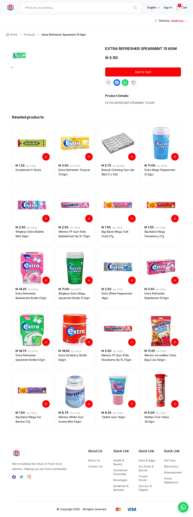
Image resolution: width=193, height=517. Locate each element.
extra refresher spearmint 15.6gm (64, 34)
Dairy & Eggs (147, 460)
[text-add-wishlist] (108, 82)
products (29, 34)
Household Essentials (120, 472)
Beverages (120, 480)
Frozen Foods (143, 478)
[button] (183, 507)
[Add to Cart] (46, 157)
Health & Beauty (118, 462)
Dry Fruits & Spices (146, 468)
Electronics (171, 466)
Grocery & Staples (145, 488)
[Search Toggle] (120, 17)
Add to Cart (143, 72)
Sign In (168, 7)
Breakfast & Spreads (121, 488)
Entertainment (173, 472)
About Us (94, 460)
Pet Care (169, 460)
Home (13, 34)
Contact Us (95, 466)
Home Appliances (171, 480)
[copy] (133, 82)
